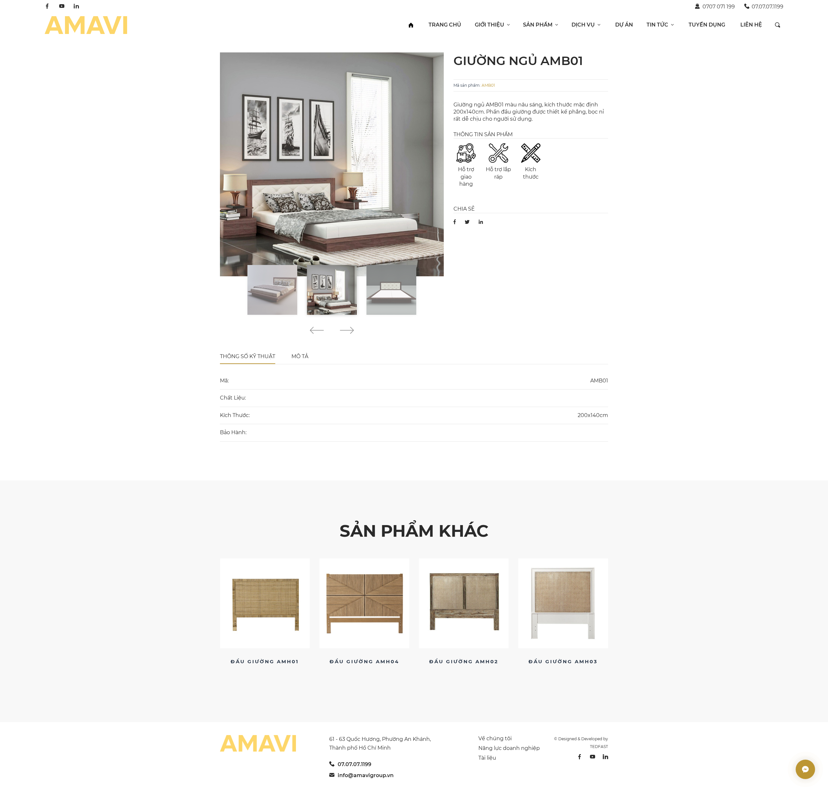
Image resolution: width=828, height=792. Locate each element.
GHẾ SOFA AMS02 (563, 661)
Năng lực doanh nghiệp (509, 748)
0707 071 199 (719, 7)
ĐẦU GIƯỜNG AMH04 (265, 661)
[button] (317, 331)
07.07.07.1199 (767, 7)
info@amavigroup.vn (366, 775)
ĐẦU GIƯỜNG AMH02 (364, 661)
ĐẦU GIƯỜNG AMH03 (463, 661)
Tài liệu (487, 758)
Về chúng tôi (495, 738)
